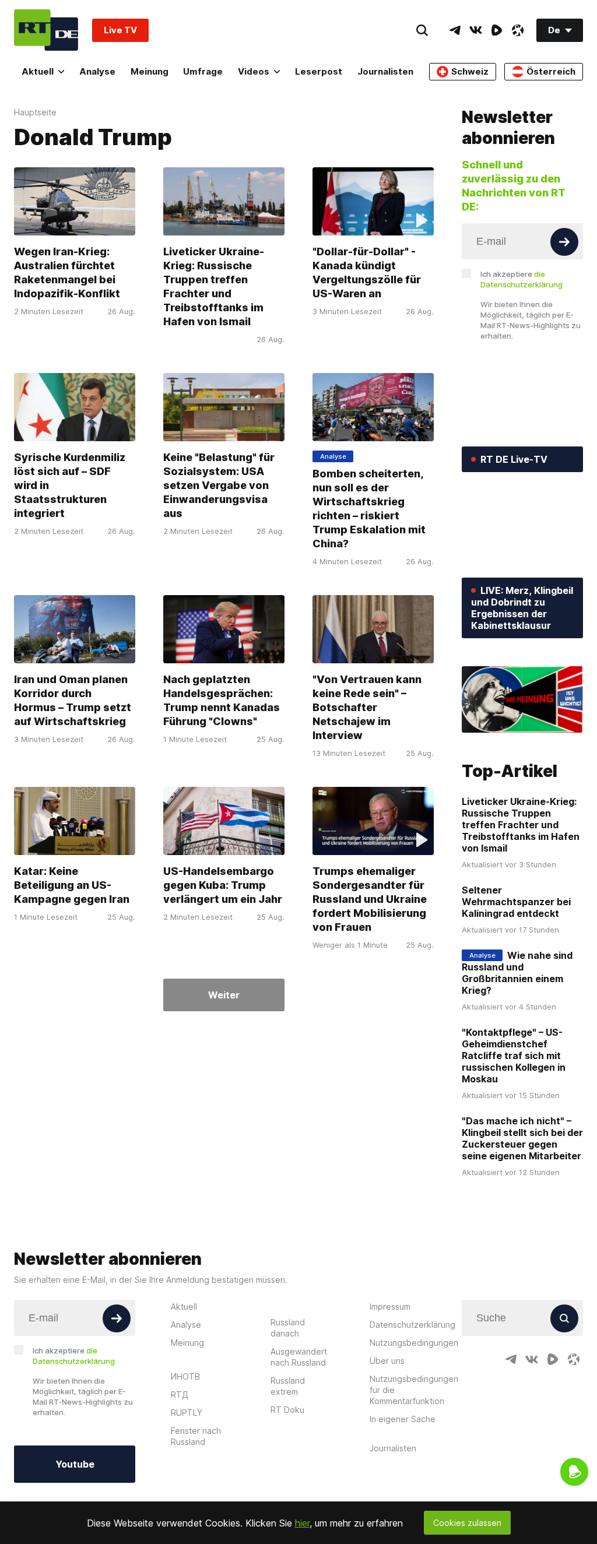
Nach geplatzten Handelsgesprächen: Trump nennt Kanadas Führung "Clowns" (221, 700)
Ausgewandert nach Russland (299, 1356)
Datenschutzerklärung (412, 1325)
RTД (179, 1394)
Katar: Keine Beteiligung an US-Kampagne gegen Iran (71, 885)
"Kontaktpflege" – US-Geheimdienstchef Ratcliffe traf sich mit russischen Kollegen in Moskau (514, 1055)
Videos (253, 71)
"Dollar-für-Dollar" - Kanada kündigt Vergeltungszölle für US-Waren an (366, 272)
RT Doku (287, 1410)
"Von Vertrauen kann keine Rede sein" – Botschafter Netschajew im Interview (367, 707)
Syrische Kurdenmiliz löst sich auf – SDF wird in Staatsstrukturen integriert (69, 485)
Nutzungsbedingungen (414, 1343)
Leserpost (318, 71)
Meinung (149, 71)
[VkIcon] (475, 30)
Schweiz (470, 71)
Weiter (224, 995)
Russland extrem (288, 1386)
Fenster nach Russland (196, 1436)
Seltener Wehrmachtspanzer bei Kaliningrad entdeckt (516, 901)
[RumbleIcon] (496, 30)
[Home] (46, 30)
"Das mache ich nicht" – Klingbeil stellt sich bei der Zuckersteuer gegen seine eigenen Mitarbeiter (522, 1138)
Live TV (120, 30)
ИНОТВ (185, 1376)
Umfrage (203, 71)
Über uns (387, 1361)
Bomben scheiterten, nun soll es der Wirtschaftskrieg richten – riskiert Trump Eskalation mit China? (369, 508)
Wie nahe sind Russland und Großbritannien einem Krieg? (517, 972)
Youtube (74, 1464)
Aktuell (38, 71)
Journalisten (385, 71)
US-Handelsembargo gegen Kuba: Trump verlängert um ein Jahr (222, 885)
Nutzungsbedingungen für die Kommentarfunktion (414, 1390)
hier (302, 1523)
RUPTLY (186, 1413)
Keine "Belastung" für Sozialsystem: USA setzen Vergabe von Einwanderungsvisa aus (219, 485)
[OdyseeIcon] (517, 30)
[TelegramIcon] (454, 30)
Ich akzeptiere (521, 279)
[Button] (564, 242)
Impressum (390, 1306)
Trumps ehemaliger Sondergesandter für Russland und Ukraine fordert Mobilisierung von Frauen (369, 899)
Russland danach (288, 1327)
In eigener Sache (403, 1419)
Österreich (550, 71)
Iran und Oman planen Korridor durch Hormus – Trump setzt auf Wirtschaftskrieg (72, 700)
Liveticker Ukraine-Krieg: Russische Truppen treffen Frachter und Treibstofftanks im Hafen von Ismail (213, 286)
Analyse (97, 71)
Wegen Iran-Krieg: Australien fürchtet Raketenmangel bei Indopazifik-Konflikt (67, 272)
